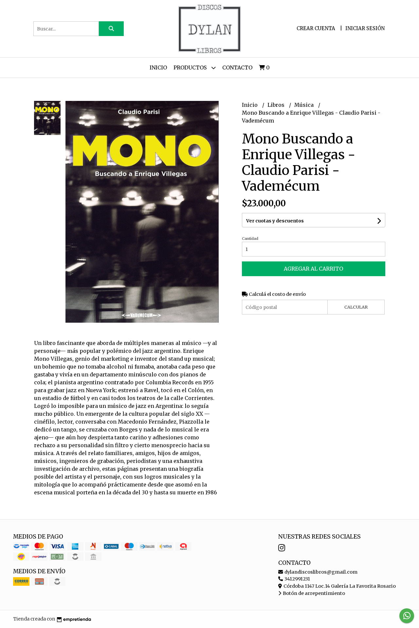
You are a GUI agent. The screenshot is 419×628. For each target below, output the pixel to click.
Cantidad (250, 238)
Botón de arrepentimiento (313, 593)
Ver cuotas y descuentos (275, 221)
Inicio (158, 67)
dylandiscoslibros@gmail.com (320, 572)
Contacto (237, 67)
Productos (190, 67)
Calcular (356, 307)
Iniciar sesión (365, 28)
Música (304, 105)
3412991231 (296, 579)
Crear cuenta (316, 28)
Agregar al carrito (313, 268)
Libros (276, 105)
